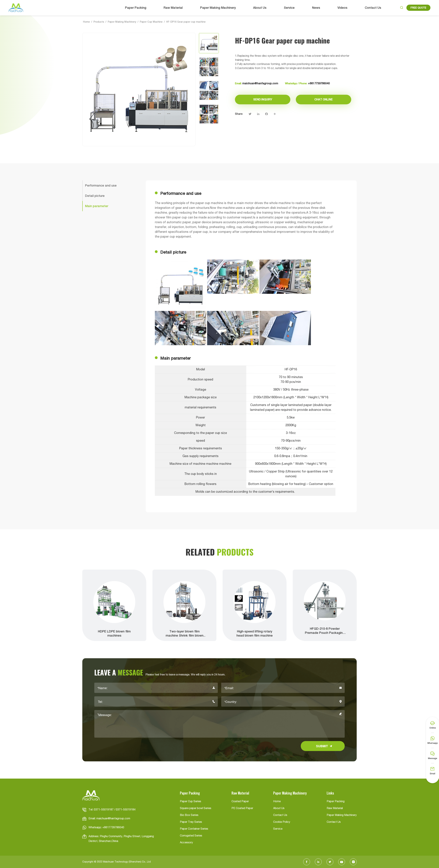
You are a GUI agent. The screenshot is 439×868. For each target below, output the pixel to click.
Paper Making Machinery (218, 7)
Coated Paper (240, 801)
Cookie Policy (281, 822)
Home (86, 21)
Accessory (186, 843)
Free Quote (418, 7)
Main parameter (96, 206)
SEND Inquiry (262, 99)
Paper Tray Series (191, 822)
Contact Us (373, 7)
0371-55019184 (125, 810)
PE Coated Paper (242, 808)
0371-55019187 (104, 810)
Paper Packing (135, 7)
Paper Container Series (194, 829)
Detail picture (95, 196)
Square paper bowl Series (195, 808)
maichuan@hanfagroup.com (260, 83)
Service (289, 7)
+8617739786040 (319, 83)
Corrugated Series (191, 836)
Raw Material (173, 7)
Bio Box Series (189, 815)
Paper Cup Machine (151, 21)
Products (98, 21)
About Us (259, 7)
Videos (342, 7)
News (316, 7)
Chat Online (323, 99)
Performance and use (101, 185)
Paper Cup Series (190, 801)
